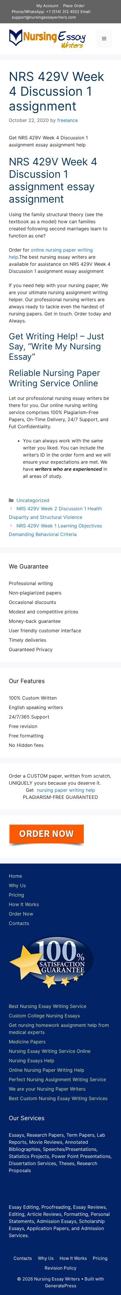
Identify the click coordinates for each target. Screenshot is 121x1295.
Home (15, 876)
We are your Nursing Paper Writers (47, 1089)
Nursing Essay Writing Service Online (49, 1051)
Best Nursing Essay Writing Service (47, 1006)
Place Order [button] (74, 5)
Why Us (17, 885)
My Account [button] (47, 5)
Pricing (16, 895)
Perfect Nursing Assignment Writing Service (57, 1079)
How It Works (24, 904)
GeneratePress (60, 1286)
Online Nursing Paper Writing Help (46, 1070)
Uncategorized (32, 500)
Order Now (21, 914)
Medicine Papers (27, 1042)
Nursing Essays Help (31, 1060)
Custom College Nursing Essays (44, 1016)
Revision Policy (60, 1268)
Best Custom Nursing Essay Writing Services (58, 1098)
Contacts (19, 923)
